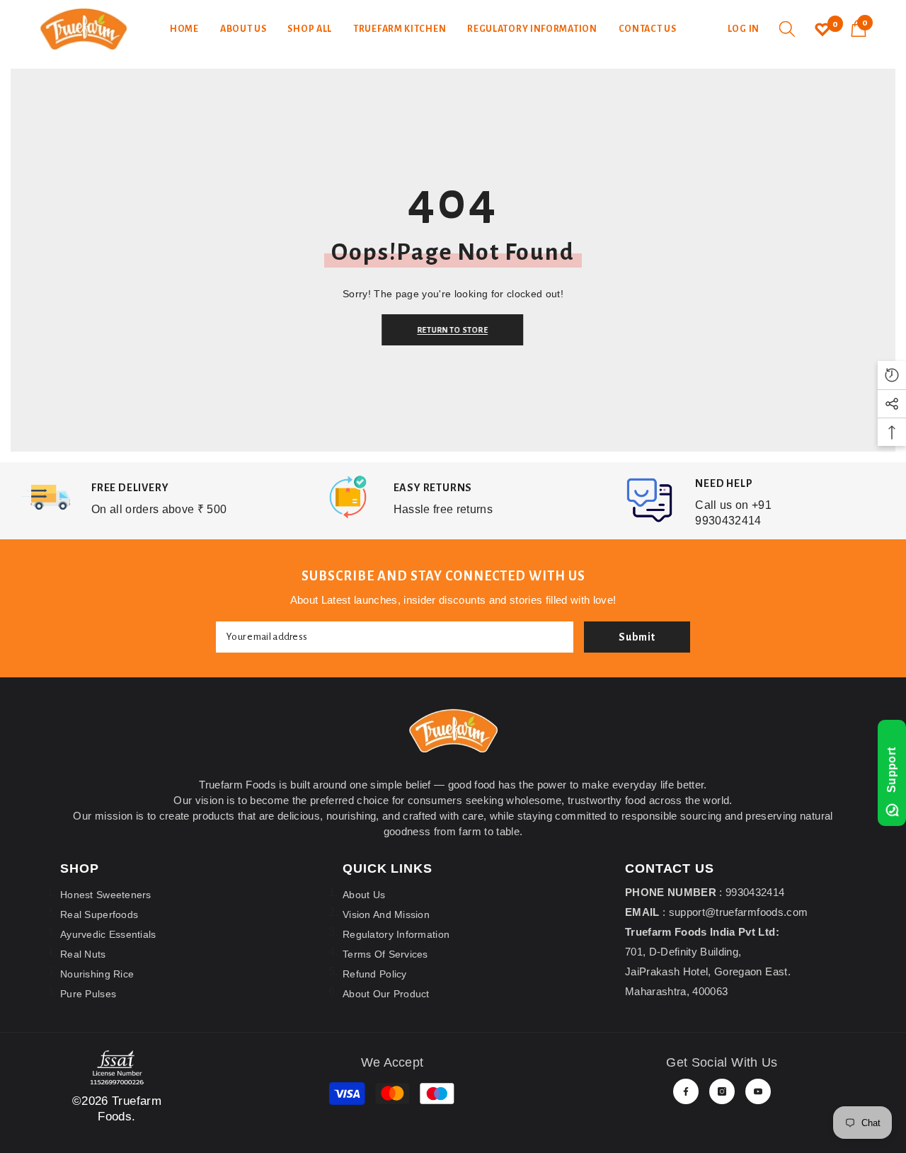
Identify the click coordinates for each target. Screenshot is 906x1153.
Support (891, 770)
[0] (822, 29)
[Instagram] (722, 1091)
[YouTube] (758, 1091)
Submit (637, 637)
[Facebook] (686, 1091)
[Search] (787, 29)
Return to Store (456, 330)
